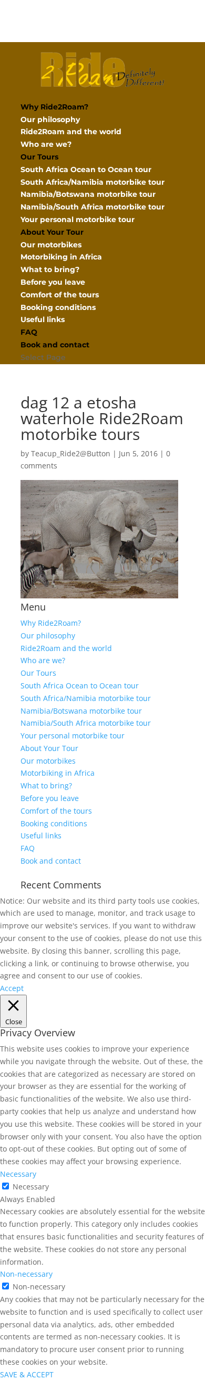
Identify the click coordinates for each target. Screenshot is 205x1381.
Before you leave (52, 282)
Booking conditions (58, 307)
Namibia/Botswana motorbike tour (88, 194)
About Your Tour (52, 232)
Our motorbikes (50, 244)
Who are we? (45, 144)
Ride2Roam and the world (70, 131)
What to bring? (49, 269)
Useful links (42, 319)
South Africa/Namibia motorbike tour (92, 182)
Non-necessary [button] (26, 1274)
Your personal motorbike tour (77, 219)
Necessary (31, 1187)
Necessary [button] (18, 1174)
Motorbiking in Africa (61, 257)
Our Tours (39, 157)
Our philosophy (50, 119)
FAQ (28, 332)
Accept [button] (12, 988)
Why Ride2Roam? (54, 107)
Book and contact (54, 344)
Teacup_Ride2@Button (70, 453)
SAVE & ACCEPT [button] (27, 1374)
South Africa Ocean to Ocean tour (85, 169)
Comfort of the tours (59, 294)
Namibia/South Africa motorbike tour (92, 207)
